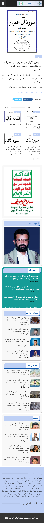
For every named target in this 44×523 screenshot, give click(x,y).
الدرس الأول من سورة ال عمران (30, 92)
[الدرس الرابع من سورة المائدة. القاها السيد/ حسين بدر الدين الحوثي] (31, 138)
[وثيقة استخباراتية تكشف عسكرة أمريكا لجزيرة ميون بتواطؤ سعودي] (35, 373)
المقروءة (38, 57)
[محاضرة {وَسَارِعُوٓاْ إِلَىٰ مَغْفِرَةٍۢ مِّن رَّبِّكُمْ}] (31, 116)
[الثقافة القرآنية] (12, 116)
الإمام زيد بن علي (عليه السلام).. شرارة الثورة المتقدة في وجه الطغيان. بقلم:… (17, 448)
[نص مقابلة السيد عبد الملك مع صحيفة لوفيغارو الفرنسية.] (35, 332)
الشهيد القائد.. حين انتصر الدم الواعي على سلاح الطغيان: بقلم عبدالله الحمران (16, 436)
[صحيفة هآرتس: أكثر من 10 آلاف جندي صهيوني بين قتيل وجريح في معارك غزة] (35, 394)
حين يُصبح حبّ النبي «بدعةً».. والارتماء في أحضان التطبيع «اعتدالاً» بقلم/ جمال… (16, 425)
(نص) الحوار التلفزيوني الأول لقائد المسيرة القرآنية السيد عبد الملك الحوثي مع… (17, 320)
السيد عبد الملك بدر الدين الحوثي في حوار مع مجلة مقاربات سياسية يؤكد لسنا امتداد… (16, 341)
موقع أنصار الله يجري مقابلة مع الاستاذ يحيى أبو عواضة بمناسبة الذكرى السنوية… (18, 353)
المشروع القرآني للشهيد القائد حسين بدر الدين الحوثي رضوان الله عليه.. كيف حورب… (16, 382)
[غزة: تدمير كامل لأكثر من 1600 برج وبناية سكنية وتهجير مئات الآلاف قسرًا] (35, 406)
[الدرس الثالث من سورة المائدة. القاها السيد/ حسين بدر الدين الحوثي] (12, 138)
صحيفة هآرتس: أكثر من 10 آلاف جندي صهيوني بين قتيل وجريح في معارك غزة (17, 394)
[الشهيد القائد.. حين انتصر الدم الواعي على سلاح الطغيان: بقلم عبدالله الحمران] (35, 437)
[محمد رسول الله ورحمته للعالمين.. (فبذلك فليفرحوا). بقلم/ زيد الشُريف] (35, 460)
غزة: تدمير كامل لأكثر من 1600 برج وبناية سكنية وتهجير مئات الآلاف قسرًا (17, 405)
